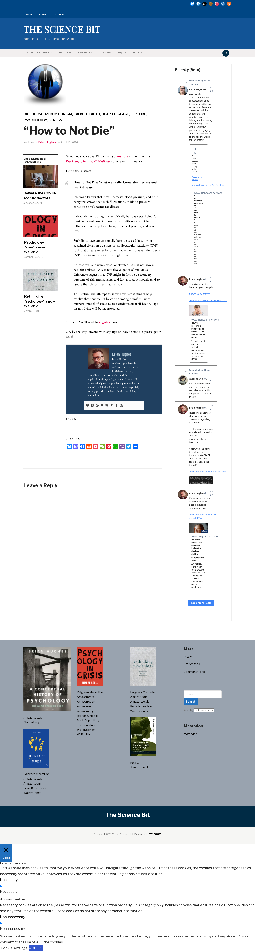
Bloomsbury (31, 722)
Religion (137, 52)
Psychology (85, 52)
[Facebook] (116, 406)
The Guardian (86, 725)
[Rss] (121, 406)
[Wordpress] (106, 406)
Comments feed (194, 671)
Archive (59, 14)
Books (43, 14)
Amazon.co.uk (32, 717)
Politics (63, 52)
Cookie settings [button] (14, 948)
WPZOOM (155, 834)
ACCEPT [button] (36, 948)
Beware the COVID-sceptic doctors (40, 195)
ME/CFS (122, 52)
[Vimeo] (102, 406)
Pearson (135, 762)
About (30, 14)
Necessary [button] (9, 880)
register (104, 322)
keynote (122, 157)
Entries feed (192, 664)
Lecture (138, 114)
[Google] (97, 406)
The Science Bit (62, 29)
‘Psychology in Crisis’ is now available (35, 247)
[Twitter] (111, 406)
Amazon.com (32, 783)
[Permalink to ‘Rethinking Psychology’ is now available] (40, 281)
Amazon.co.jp (86, 711)
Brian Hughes (47, 142)
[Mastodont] (87, 406)
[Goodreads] (92, 406)
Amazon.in (84, 706)
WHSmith (83, 734)
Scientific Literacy (38, 52)
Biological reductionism (47, 114)
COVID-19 (106, 52)
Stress (55, 120)
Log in (188, 656)
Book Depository (34, 788)
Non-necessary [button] (12, 917)
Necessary (9, 891)
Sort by (189, 710)
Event (79, 114)
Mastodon (190, 734)
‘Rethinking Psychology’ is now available (39, 301)
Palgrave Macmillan (36, 774)
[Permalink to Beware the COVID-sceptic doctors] (40, 178)
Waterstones (32, 793)
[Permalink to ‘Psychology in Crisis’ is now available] (40, 227)
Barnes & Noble (87, 715)
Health (93, 114)
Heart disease (115, 114)
